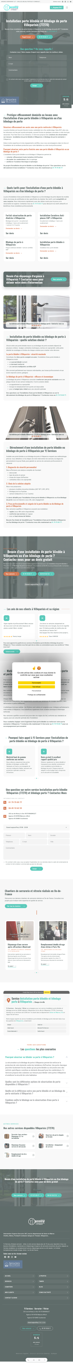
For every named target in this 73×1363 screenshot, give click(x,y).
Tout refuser (36, 687)
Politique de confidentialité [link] (36, 695)
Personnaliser (36, 691)
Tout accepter (36, 683)
